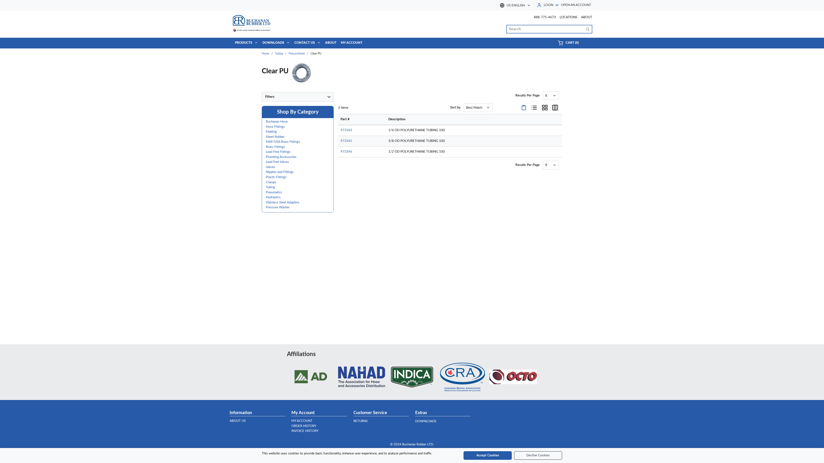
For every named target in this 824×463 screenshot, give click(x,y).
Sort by (455, 107)
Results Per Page (527, 95)
